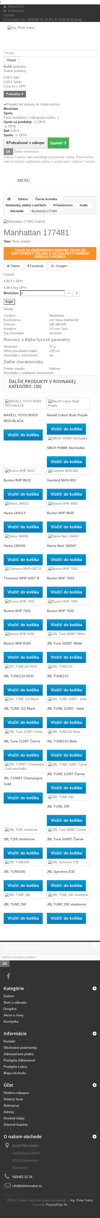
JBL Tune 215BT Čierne (22, 741)
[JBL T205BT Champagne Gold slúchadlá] (25, 766)
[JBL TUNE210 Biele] (68, 732)
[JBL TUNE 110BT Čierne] (68, 764)
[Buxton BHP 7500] (68, 601)
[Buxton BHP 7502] (25, 601)
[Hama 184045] (25, 536)
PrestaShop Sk (56, 1205)
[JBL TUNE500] (25, 862)
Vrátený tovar (13, 1099)
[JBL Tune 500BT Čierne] (68, 829)
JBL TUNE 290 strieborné (66, 904)
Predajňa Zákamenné (19, 1060)
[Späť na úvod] (8, 199)
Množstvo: (11, 293)
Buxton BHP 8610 (17, 480)
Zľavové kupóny (16, 1124)
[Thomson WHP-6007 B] (25, 569)
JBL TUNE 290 (58, 806)
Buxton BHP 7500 (60, 611)
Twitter (15, 266)
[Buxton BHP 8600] (68, 503)
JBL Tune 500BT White (64, 643)
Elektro (9, 996)
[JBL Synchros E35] (68, 862)
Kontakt (9, 15)
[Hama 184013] (25, 503)
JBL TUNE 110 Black (19, 708)
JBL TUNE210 (57, 676)
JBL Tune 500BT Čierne (65, 839)
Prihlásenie (15, 11)
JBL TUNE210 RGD (19, 676)
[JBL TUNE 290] (68, 797)
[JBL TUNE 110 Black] (25, 699)
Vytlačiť (9, 274)
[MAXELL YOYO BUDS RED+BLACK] (25, 403)
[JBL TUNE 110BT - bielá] (68, 699)
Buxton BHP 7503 (60, 578)
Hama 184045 (14, 546)
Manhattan (56, 315)
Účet (8, 1085)
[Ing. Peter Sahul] (50, 38)
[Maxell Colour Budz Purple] (68, 403)
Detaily (8, 309)
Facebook (36, 266)
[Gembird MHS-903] (68, 471)
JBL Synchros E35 (61, 872)
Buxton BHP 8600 (60, 513)
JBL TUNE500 (14, 872)
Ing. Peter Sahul (81, 1200)
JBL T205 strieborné (19, 839)
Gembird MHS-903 (61, 480)
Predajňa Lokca (15, 1067)
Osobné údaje (14, 1118)
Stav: (7, 241)
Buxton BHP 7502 (17, 611)
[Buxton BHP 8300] (25, 634)
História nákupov (16, 1093)
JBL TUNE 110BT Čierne (66, 774)
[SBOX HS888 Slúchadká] (68, 438)
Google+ (61, 266)
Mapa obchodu (15, 1073)
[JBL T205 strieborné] (25, 829)
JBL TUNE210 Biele (62, 741)
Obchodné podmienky (20, 1048)
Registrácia (15, 6)
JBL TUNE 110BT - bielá (65, 708)
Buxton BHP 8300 (17, 643)
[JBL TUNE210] (68, 666)
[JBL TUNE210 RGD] (25, 666)
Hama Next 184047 (62, 546)
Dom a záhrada (15, 1002)
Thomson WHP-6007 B (21, 578)
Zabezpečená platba (18, 1054)
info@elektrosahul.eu (27, 1186)
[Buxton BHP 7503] (68, 569)
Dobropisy (11, 1105)
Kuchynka (11, 1021)
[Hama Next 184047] (68, 536)
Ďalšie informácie (26, 151)
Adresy (9, 1112)
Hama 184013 (14, 513)
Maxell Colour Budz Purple (67, 415)
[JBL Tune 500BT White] (68, 634)
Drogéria (10, 1009)
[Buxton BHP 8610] (25, 471)
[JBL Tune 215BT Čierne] (25, 732)
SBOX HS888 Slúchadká (65, 448)
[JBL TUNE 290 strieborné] (68, 895)
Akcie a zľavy (14, 1015)
